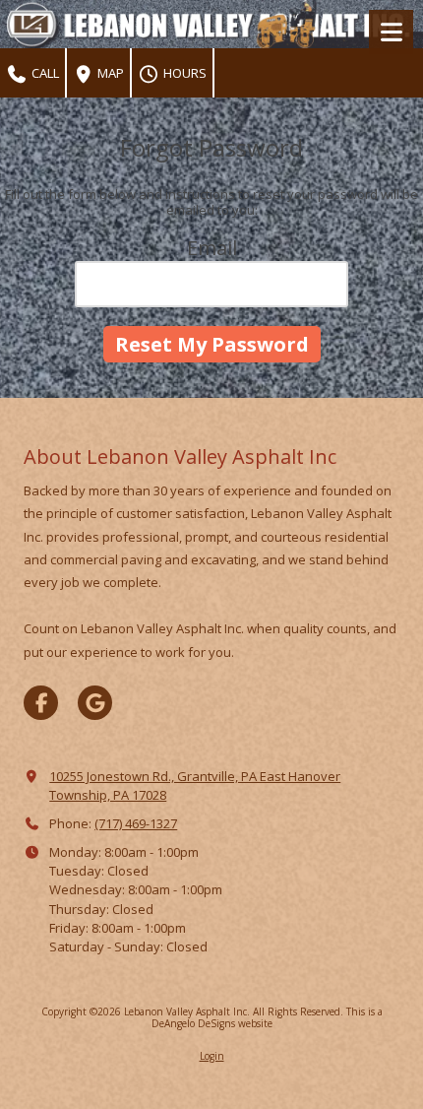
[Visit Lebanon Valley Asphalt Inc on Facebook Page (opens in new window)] (41, 702)
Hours (183, 73)
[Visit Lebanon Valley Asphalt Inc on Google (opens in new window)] (95, 702)
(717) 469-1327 (135, 823)
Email (212, 247)
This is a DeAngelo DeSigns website (267, 1017)
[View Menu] (391, 32)
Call (44, 73)
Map (109, 73)
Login (212, 1056)
